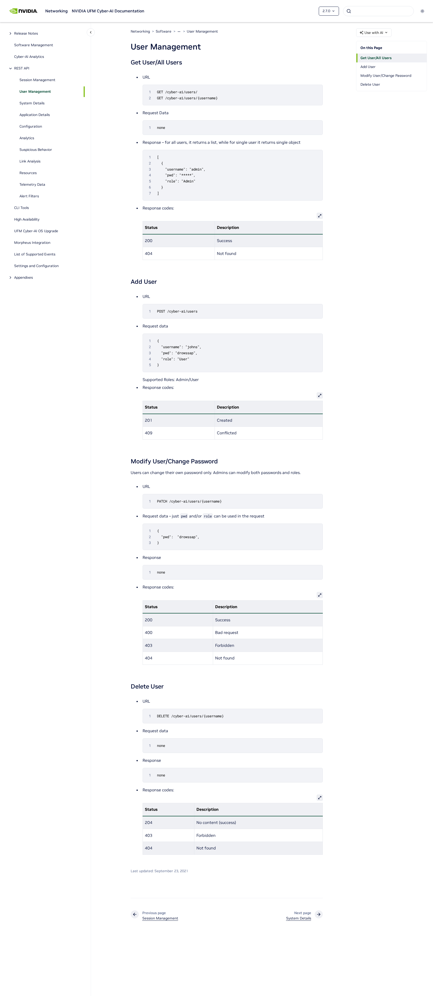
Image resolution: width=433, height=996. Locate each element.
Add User (368, 66)
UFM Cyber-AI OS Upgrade (36, 231)
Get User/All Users (376, 58)
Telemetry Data (32, 184)
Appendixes (23, 277)
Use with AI (373, 32)
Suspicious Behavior (35, 150)
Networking (56, 10)
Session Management (37, 80)
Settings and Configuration (36, 266)
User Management (35, 91)
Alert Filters (29, 196)
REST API (21, 68)
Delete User (370, 84)
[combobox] (378, 11)
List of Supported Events (34, 254)
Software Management (33, 45)
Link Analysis (29, 161)
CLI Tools (21, 208)
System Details (31, 103)
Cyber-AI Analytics (29, 57)
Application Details (34, 115)
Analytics (26, 138)
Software (163, 31)
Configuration (30, 126)
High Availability (26, 219)
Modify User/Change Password (385, 75)
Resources (28, 173)
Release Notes (26, 33)
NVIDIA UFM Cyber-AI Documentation (108, 10)
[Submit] (349, 11)
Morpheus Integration (32, 243)
